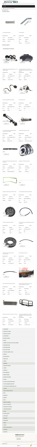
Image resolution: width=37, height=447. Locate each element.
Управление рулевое (7, 365)
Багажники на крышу (7, 331)
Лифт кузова (6, 358)
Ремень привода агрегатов (8, 390)
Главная (5, 8)
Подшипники (6, 420)
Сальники (5, 388)
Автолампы (5, 429)
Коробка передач (6, 374)
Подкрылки (5, 395)
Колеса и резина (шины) (8, 427)
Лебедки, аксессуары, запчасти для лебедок (11, 342)
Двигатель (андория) (7, 402)
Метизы (5, 422)
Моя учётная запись (6, 446)
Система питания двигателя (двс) (9, 381)
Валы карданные (6, 372)
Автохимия (5, 431)
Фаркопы (5, 354)
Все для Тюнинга (6, 356)
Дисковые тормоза (7, 338)
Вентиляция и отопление (8, 406)
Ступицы (5, 379)
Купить (6, 62)
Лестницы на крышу (7, 333)
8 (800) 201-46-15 (19, 435)
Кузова (5, 411)
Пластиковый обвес (7, 347)
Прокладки (5, 418)
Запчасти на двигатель (7, 404)
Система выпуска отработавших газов (10, 386)
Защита (5, 340)
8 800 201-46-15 (19, 438)
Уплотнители (6, 415)
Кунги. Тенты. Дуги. (7, 349)
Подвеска (5, 397)
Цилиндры (5, 363)
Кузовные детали (6, 413)
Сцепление (5, 370)
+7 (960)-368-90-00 (18, 439)
